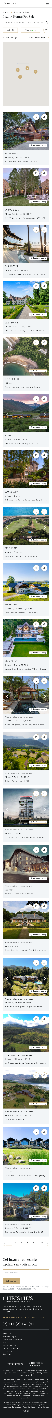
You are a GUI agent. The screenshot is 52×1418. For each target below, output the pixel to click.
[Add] (47, 3)
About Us (7, 1334)
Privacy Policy (9, 1345)
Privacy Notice (8, 1289)
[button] (39, 145)
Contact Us (8, 1351)
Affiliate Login (9, 1337)
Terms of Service (24, 1289)
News (5, 1342)
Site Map (7, 1354)
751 (43, 1243)
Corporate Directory (12, 1340)
